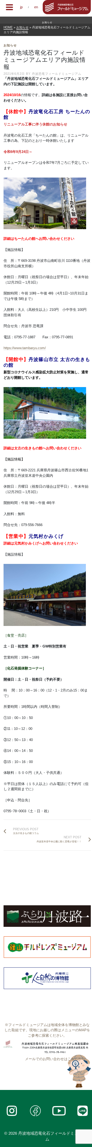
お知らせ (10, 45)
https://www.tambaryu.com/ (25, 348)
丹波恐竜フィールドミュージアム (56, 74)
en (36, 7)
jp (21, 7)
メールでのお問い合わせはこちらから (55, 1059)
